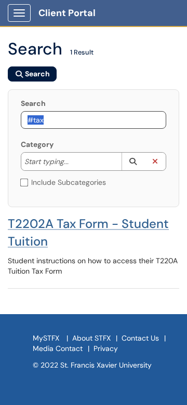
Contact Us (140, 338)
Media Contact (58, 348)
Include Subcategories (68, 182)
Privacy (106, 348)
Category (37, 144)
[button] (133, 161)
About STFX (91, 338)
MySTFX (46, 338)
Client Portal (67, 13)
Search (33, 103)
